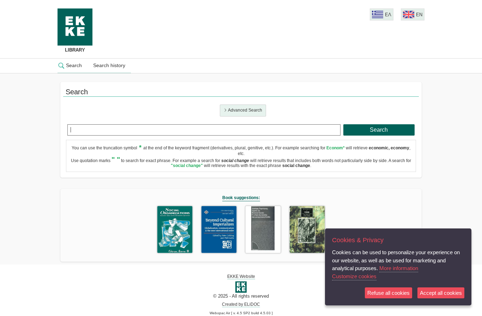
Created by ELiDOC (241, 304)
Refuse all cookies (388, 293)
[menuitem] (73, 66)
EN (419, 14)
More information (398, 268)
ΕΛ (388, 14)
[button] (379, 130)
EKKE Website (241, 276)
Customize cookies (354, 276)
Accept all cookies (441, 293)
